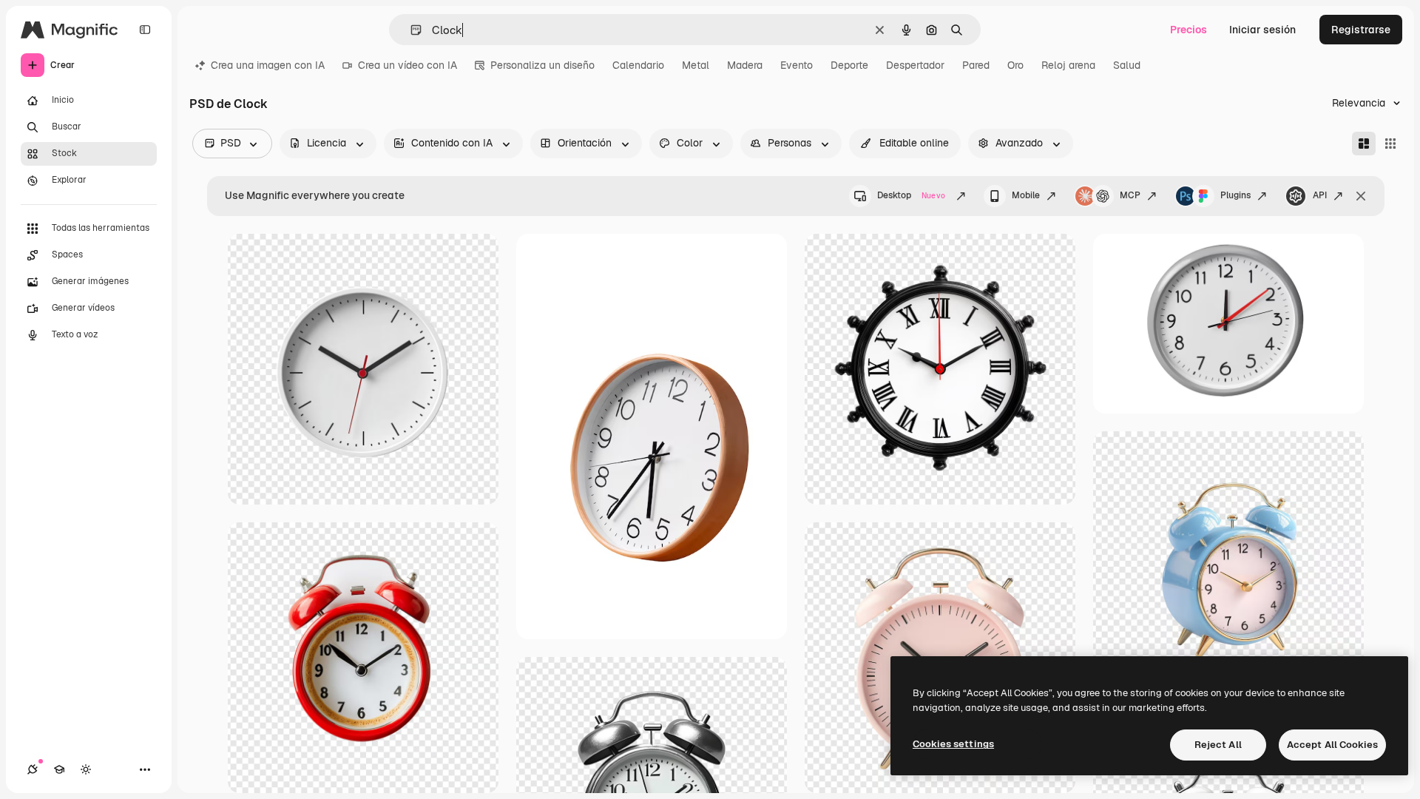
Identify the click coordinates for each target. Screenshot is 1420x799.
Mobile (1026, 195)
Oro (1015, 65)
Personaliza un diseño (542, 65)
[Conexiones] (32, 769)
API (1320, 195)
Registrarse (1360, 29)
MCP (1130, 195)
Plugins (1235, 195)
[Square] (1390, 143)
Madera (745, 65)
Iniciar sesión (1262, 29)
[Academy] (59, 769)
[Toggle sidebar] (145, 29)
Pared (976, 65)
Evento (796, 65)
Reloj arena (1068, 65)
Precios (1188, 29)
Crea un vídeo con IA (407, 65)
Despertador (915, 65)
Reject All (1218, 744)
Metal (695, 65)
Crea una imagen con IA (268, 65)
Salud (1126, 65)
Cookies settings (953, 744)
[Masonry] (1364, 143)
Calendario (638, 65)
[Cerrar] (1361, 196)
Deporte (849, 65)
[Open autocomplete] (410, 30)
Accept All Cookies (1332, 744)
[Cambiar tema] (86, 769)
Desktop (911, 195)
